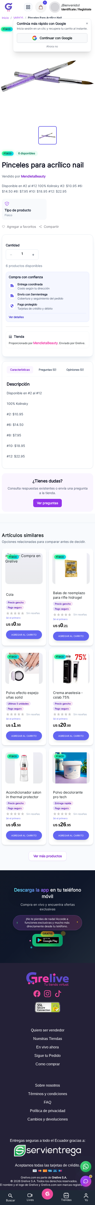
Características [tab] (20, 369)
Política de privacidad (47, 1111)
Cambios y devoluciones (47, 1119)
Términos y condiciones (47, 1094)
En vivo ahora (47, 1047)
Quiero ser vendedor (47, 1030)
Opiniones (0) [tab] (75, 369)
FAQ (47, 1102)
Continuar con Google (56, 38)
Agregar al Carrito (24, 634)
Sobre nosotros (47, 1085)
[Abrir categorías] (28, 7)
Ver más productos (47, 856)
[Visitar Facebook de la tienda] (36, 993)
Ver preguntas (47, 503)
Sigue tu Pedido (47, 1056)
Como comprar (48, 1064)
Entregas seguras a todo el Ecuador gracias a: (47, 1140)
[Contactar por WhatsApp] (85, 1166)
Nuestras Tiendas (47, 1039)
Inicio (5, 17)
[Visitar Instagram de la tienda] (47, 993)
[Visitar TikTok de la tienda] (58, 993)
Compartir (51, 226)
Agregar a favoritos (21, 226)
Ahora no (52, 46)
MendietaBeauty (45, 343)
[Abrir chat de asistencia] (85, 1181)
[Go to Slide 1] (47, 135)
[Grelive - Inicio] (8, 7)
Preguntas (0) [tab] (47, 369)
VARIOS (18, 17)
